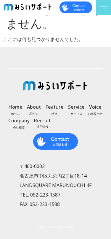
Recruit (42, 120)
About (34, 107)
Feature (54, 107)
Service (76, 107)
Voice (95, 107)
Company (19, 120)
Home (15, 107)
